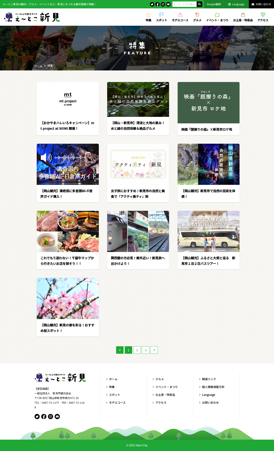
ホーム (38, 65)
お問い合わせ (263, 4)
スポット (161, 19)
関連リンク (209, 379)
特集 (148, 19)
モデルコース (180, 19)
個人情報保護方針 (213, 387)
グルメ (197, 19)
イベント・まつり (217, 19)
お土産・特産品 (243, 19)
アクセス (262, 19)
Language (238, 4)
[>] (154, 350)
